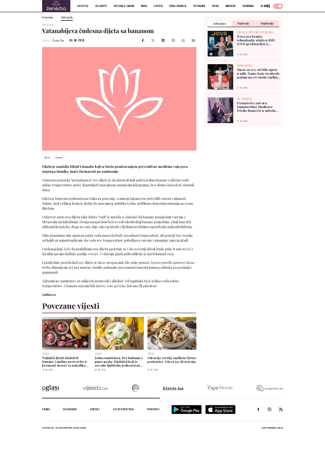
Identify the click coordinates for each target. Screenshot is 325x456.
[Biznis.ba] (173, 388)
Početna (47, 17)
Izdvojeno (219, 23)
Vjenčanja (248, 6)
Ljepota (158, 6)
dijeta (47, 157)
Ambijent (231, 6)
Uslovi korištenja (123, 409)
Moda (144, 6)
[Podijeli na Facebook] (143, 40)
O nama (46, 409)
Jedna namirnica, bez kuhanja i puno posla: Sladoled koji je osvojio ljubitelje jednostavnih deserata (119, 361)
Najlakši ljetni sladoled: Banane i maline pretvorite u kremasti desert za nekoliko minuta (64, 361)
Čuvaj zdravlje (178, 6)
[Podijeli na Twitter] (153, 40)
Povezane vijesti (70, 305)
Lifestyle (83, 6)
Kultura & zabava (124, 6)
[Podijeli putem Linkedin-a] (163, 40)
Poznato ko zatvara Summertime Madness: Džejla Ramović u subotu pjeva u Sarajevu (256, 106)
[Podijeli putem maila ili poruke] (193, 40)
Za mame (265, 6)
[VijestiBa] (95, 388)
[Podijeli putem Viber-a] (173, 40)
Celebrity (101, 6)
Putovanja (199, 6)
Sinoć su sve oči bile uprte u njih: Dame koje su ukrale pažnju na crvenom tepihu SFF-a (258, 73)
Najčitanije (267, 23)
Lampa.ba (280, 428)
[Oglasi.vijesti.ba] (50, 388)
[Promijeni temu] (278, 6)
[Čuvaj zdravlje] (219, 388)
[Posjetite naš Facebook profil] (258, 409)
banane (59, 157)
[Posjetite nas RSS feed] (281, 409)
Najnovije (243, 23)
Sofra (215, 6)
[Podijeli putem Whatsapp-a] (183, 40)
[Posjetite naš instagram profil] (269, 409)
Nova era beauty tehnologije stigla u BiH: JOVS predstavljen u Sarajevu (256, 40)
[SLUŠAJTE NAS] (135, 388)
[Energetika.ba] (269, 388)
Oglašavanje (70, 409)
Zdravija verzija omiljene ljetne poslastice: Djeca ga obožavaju (171, 359)
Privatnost (153, 409)
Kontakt (95, 409)
